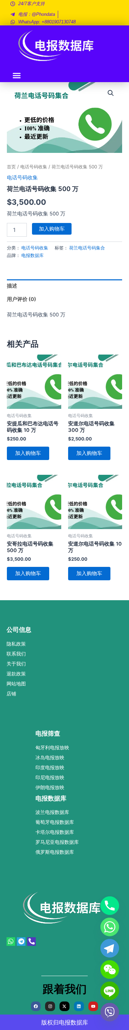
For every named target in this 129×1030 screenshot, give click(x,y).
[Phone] (109, 905)
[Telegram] (109, 948)
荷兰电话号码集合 (87, 247)
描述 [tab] (12, 286)
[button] (16, 75)
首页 (11, 166)
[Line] (109, 991)
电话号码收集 (33, 166)
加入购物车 (52, 229)
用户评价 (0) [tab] (21, 299)
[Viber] (109, 1012)
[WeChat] (109, 969)
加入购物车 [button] (28, 453)
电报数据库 (32, 255)
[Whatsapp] (109, 927)
